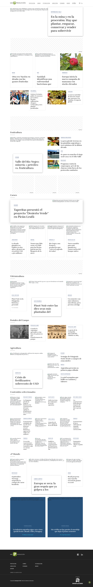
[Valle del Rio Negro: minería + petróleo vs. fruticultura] (27, 150)
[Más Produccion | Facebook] (80, 3)
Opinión (17, 157)
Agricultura (55, 3)
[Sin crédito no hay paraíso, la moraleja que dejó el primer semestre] (65, 510)
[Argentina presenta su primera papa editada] (53, 367)
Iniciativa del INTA (71, 239)
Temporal (32, 239)
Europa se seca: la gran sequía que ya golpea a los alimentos (45, 488)
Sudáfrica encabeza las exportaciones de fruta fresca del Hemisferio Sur (52, 445)
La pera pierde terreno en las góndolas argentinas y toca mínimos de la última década (71, 144)
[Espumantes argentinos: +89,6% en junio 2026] (66, 442)
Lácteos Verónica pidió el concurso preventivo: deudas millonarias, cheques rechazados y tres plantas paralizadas (37, 101)
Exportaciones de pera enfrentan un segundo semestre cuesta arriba (77, 425)
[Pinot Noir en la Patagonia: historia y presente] (18, 287)
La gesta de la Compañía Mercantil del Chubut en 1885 (73, 332)
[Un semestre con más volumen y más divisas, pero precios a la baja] (74, 287)
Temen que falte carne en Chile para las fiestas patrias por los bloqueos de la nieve (36, 248)
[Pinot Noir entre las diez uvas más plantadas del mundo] (46, 294)
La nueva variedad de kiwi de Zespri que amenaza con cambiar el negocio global (74, 98)
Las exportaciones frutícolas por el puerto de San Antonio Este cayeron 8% (77, 404)
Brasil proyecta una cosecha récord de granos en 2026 (74, 479)
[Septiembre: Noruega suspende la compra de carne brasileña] (18, 465)
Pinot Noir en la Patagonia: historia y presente (17, 302)
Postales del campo (35, 325)
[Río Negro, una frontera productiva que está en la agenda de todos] (56, 232)
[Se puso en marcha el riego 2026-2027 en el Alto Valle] (53, 154)
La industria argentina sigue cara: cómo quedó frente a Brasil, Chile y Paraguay (28, 530)
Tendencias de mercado (27, 418)
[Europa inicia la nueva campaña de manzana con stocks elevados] (71, 61)
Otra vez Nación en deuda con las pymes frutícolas (21, 79)
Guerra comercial (51, 419)
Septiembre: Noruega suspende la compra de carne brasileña (18, 480)
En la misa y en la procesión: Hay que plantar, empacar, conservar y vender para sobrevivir (64, 24)
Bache (13, 72)
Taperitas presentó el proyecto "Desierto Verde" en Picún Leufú (31, 213)
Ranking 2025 (50, 438)
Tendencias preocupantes (66, 137)
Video (62, 151)
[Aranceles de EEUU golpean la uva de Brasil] (41, 422)
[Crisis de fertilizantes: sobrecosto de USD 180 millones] (27, 366)
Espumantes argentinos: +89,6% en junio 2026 (78, 444)
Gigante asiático (51, 397)
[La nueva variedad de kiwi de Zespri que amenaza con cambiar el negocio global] (57, 97)
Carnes (39, 3)
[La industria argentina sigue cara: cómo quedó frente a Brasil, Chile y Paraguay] (27, 510)
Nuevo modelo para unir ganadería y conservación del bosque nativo (74, 247)
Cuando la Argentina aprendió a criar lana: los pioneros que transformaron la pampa (37, 334)
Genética (62, 364)
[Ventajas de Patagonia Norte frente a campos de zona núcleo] (53, 357)
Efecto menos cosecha (77, 397)
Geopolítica (18, 372)
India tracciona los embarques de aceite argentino (52, 402)
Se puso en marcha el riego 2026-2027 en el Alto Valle (72, 155)
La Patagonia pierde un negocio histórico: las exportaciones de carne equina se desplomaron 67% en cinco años (27, 407)
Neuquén (16, 205)
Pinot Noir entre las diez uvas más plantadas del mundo (46, 310)
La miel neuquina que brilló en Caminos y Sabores (70, 379)
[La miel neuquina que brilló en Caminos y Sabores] (53, 378)
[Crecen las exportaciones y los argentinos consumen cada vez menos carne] (16, 442)
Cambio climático (38, 478)
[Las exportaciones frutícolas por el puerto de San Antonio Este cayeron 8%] (66, 401)
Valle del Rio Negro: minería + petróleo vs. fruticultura (27, 165)
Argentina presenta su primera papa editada (70, 369)
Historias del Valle (56, 12)
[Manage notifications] (89, 582)
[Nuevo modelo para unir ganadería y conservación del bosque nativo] (74, 232)
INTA (38, 72)
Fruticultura (32, 3)
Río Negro (62, 353)
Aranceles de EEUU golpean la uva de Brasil (52, 423)
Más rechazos (14, 473)
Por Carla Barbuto (15, 307)
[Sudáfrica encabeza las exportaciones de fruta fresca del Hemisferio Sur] (41, 442)
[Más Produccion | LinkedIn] (82, 3)
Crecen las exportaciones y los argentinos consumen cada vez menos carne (28, 445)
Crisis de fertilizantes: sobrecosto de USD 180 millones (27, 382)
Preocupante (63, 160)
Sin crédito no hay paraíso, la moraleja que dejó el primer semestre (65, 530)
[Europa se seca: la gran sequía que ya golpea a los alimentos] (46, 472)
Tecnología (70, 91)
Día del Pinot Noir (15, 295)
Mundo (68, 3)
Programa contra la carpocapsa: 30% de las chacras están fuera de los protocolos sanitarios (71, 167)
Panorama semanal (28, 525)
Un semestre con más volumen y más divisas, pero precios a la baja (74, 302)
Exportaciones (76, 438)
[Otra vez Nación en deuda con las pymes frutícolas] (21, 61)
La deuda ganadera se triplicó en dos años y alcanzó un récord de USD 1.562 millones (18, 248)
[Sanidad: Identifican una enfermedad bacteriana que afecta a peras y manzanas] (46, 61)
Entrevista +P (52, 239)
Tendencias (64, 72)
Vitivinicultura (46, 3)
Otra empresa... (34, 91)
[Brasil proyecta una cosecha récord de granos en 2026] (74, 465)
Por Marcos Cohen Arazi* (27, 534)
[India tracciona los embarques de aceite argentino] (41, 401)
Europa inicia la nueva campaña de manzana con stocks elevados (71, 80)
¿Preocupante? (15, 239)
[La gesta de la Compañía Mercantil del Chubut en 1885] (57, 332)
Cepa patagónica (38, 301)
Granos (69, 473)
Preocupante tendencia (27, 397)
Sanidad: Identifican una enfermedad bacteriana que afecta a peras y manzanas (44, 82)
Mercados (70, 295)
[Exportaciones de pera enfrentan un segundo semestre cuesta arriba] (66, 422)
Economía (62, 3)
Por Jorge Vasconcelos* (65, 534)
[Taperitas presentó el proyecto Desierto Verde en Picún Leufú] (68, 211)
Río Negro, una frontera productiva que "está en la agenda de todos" (55, 247)
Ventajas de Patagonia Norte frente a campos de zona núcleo (71, 358)
